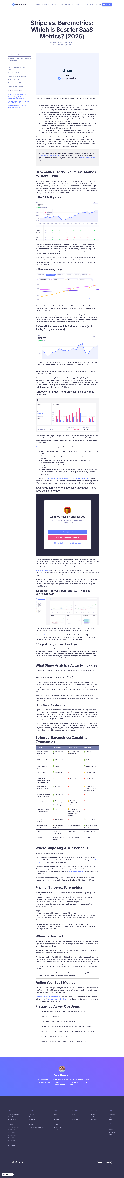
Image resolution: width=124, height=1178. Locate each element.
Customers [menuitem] (56, 1119)
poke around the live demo (57, 999)
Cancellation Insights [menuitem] (13, 1127)
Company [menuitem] (56, 1110)
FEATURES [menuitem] (10, 1110)
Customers (20, 11)
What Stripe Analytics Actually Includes (19, 64)
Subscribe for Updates (104, 11)
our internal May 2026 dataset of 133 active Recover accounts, (69, 478)
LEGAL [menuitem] (110, 1123)
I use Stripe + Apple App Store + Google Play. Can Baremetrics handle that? (68, 1031)
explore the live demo (87, 158)
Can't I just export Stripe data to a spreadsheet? (58, 1021)
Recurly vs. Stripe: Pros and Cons (18, 94)
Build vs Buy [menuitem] (94, 1119)
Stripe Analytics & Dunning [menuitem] (36, 1127)
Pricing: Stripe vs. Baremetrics (17, 76)
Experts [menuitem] (56, 1124)
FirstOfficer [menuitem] (32, 1119)
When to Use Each (13, 79)
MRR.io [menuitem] (31, 1124)
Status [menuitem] (110, 1119)
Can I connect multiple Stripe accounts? (55, 1036)
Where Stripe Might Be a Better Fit (18, 72)
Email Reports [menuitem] (11, 1130)
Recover (38, 447)
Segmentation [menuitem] (12, 1135)
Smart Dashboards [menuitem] (13, 1122)
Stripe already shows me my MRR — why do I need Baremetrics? (64, 1011)
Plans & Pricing (58, 4)
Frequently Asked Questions (16, 86)
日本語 (7, 1177)
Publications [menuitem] (76, 1110)
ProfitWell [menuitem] (31, 1114)
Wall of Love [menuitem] (57, 1122)
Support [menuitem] (111, 1110)
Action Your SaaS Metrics (15, 83)
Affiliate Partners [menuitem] (58, 1127)
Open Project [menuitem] (94, 1110)
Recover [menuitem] (10, 1124)
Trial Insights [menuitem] (11, 1132)
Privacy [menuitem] (111, 1127)
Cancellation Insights (43, 570)
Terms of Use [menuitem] (112, 1132)
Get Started (106, 4)
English (2, 1177)
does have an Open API (77, 871)
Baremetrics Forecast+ (43, 635)
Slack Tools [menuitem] (11, 1143)
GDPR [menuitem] (110, 1135)
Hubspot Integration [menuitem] (13, 1114)
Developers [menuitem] (112, 1114)
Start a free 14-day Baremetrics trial (48, 997)
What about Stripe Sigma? (51, 1016)
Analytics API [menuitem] (11, 1145)
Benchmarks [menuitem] (11, 1140)
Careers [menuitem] (56, 1117)
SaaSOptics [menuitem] (32, 1122)
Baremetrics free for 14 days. (51, 155)
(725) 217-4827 (90, 4)
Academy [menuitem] (75, 1117)
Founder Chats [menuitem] (76, 1119)
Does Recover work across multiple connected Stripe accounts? (64, 1041)
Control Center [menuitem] (12, 1117)
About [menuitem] (55, 1114)
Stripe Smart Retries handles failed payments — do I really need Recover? (67, 1026)
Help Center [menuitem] (112, 1117)
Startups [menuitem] (93, 1114)
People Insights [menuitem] (12, 1119)
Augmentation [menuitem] (11, 1138)
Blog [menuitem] (73, 1114)
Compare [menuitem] (31, 1110)
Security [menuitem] (111, 1129)
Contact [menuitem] (56, 1130)
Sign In (98, 4)
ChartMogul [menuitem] (32, 1117)
